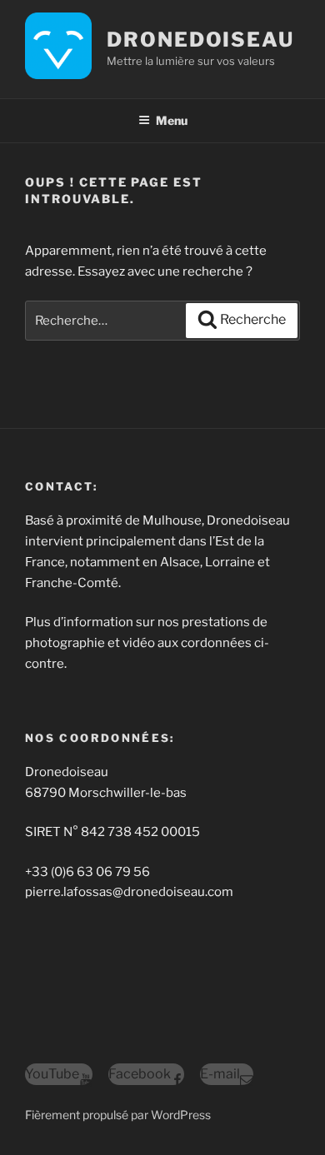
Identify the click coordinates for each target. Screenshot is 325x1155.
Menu (172, 120)
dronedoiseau (200, 39)
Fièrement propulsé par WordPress (118, 1115)
